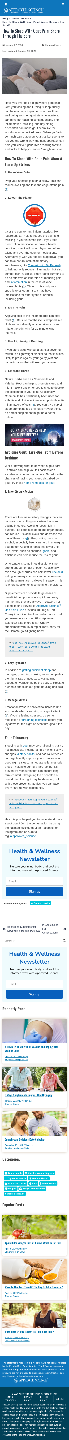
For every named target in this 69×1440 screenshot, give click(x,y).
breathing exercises (34, 719)
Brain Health (15, 1173)
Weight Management (34, 1188)
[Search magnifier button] (64, 940)
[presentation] (34, 11)
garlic (46, 551)
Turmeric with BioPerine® (44, 265)
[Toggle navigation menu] (63, 4)
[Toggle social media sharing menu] (6, 4)
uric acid (57, 572)
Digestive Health (17, 1178)
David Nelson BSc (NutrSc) (17, 1340)
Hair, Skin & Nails (17, 1183)
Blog (5, 18)
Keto (34, 1183)
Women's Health (15, 1193)
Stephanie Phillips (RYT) (16, 1059)
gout (25, 745)
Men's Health (49, 1183)
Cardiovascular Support (41, 1173)
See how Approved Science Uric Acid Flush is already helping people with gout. (33, 647)
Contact (60, 1399)
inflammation (19, 282)
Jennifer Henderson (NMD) (17, 1148)
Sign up (34, 891)
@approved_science (23, 836)
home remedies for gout (39, 482)
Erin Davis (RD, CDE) (15, 1252)
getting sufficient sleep (36, 670)
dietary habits (25, 754)
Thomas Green (53, 44)
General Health (20, 18)
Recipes (11, 1188)
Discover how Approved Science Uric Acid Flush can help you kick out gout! (34, 804)
